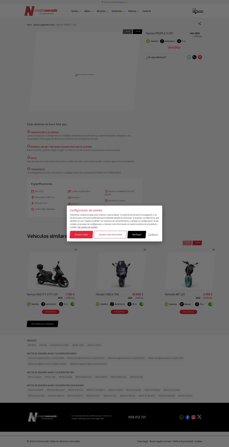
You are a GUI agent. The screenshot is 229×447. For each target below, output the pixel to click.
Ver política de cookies (88, 227)
